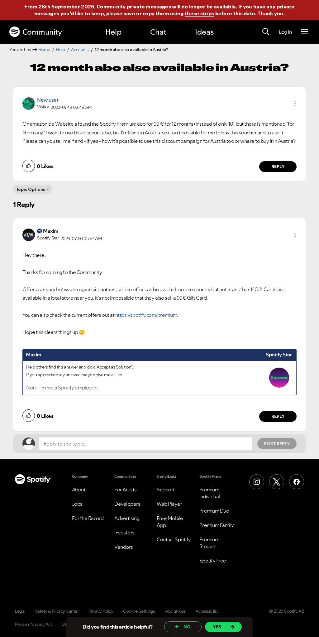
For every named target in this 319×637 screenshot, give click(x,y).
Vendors (123, 546)
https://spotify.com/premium (146, 314)
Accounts (80, 49)
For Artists (125, 489)
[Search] (265, 32)
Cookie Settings (139, 611)
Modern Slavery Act (33, 624)
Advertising (127, 518)
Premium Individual (209, 493)
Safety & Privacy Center (57, 611)
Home (44, 49)
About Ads (175, 611)
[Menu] (304, 31)
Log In (285, 31)
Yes (217, 627)
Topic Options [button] (30, 189)
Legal (20, 611)
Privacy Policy (100, 611)
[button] (295, 103)
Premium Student (209, 543)
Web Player (169, 503)
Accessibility (207, 611)
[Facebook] (296, 481)
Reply (278, 166)
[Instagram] (256, 481)
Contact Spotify (174, 539)
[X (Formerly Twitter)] (276, 481)
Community (42, 32)
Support (166, 489)
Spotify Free (212, 560)
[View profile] (28, 102)
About (79, 489)
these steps (199, 13)
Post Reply (277, 444)
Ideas (204, 32)
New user (47, 99)
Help (113, 32)
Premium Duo (214, 510)
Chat (158, 32)
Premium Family (216, 525)
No (187, 627)
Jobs (77, 503)
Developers (127, 503)
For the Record (88, 518)
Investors (124, 532)
